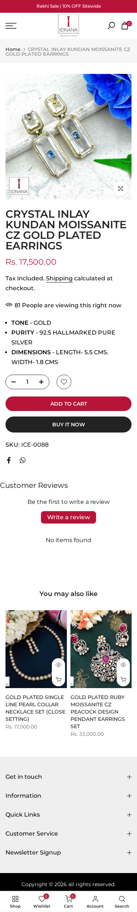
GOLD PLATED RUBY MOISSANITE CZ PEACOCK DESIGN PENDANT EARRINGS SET (98, 712)
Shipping (59, 278)
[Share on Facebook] (8, 460)
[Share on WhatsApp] (22, 460)
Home (12, 49)
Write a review (68, 517)
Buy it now (68, 424)
